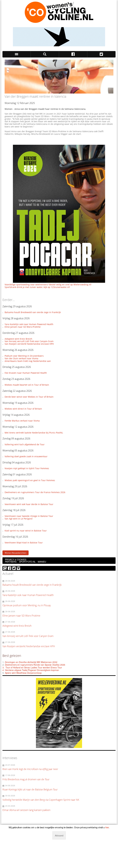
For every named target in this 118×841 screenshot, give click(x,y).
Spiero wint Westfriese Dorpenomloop (23, 672)
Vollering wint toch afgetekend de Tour (25, 444)
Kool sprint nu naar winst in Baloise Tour (26, 530)
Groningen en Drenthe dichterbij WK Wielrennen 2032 (31, 662)
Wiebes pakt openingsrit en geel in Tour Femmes (30, 480)
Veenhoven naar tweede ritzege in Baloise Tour (29, 516)
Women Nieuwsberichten (15, 553)
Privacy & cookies (15, 559)
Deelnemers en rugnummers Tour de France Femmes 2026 (35, 492)
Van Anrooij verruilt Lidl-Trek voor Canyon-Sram (29, 341)
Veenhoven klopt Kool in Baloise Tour (24, 542)
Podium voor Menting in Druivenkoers (24, 355)
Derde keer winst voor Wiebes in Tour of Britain (29, 396)
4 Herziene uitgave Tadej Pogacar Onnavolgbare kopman (30, 670)
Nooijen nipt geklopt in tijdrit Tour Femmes (27, 468)
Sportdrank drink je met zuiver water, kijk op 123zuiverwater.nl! (37, 287)
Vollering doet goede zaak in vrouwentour (26, 456)
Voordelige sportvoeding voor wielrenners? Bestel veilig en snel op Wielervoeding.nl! (48, 284)
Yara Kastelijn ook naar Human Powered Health (29, 324)
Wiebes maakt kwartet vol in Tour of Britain (27, 384)
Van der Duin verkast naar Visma (21, 358)
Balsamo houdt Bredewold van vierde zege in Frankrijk (33, 312)
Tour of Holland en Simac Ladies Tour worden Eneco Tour (34, 667)
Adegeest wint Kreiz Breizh (18, 338)
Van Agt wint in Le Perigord (18, 518)
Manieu (42, 561)
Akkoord (59, 835)
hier (107, 827)
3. (3, 667)
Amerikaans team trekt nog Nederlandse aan (28, 361)
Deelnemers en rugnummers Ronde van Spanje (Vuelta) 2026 (35, 664)
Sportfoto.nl (27, 561)
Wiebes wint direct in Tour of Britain (23, 408)
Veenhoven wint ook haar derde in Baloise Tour (29, 504)
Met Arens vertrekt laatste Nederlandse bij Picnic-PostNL (34, 432)
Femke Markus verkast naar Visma (22, 420)
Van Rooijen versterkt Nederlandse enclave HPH (29, 343)
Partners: (11, 561)
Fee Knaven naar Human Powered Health (26, 372)
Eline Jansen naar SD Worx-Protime (23, 326)
